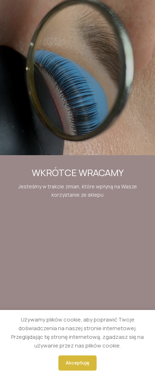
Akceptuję (77, 362)
